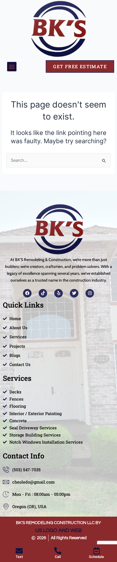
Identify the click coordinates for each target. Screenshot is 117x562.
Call (58, 556)
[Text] (19, 550)
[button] (11, 66)
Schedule (96, 556)
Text (19, 556)
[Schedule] (96, 550)
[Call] (57, 550)
